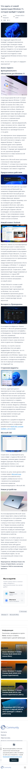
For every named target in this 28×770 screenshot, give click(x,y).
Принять (14, 760)
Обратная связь (5, 738)
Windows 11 (4, 614)
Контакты (4, 732)
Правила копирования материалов (11, 741)
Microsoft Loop (16, 474)
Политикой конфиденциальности (12, 757)
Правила (3, 735)
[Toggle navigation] (25, 767)
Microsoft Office (14, 614)
